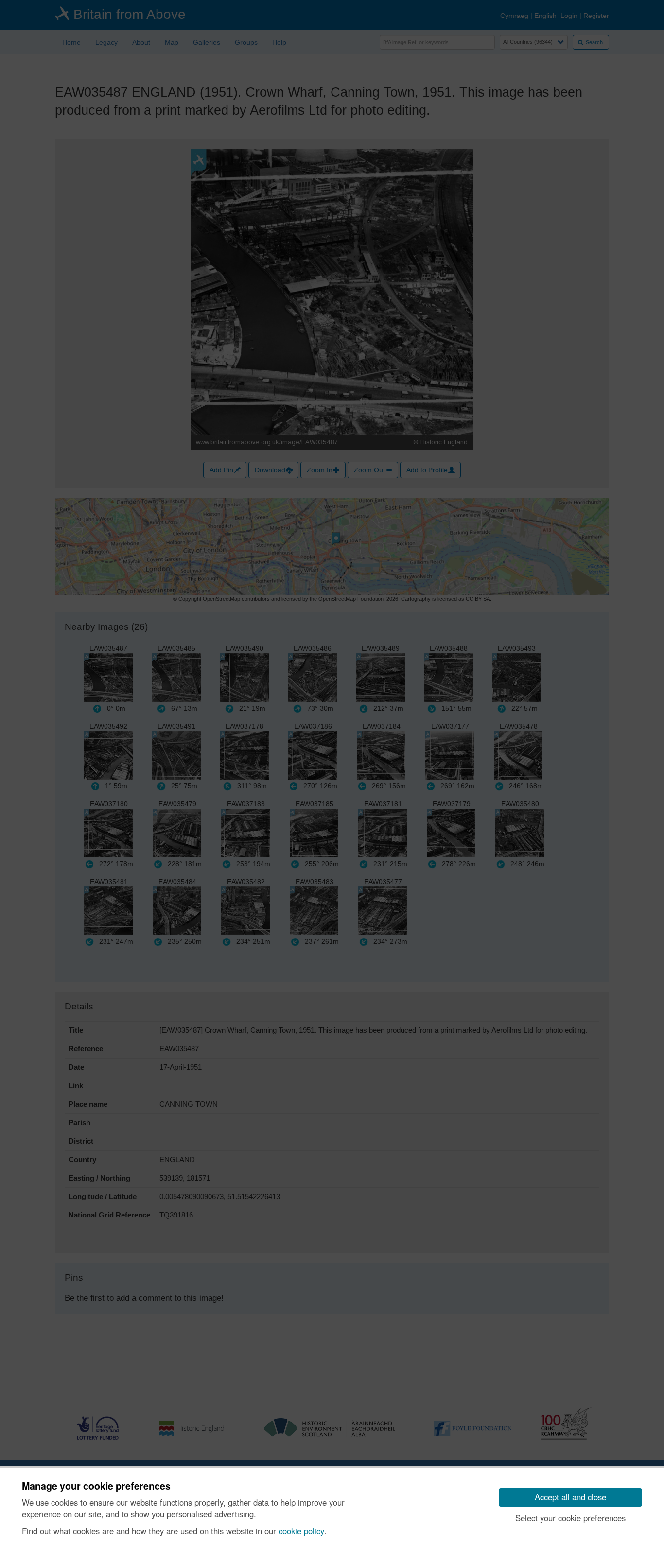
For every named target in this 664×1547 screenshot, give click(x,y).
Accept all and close (570, 1497)
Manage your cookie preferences (96, 1486)
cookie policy (301, 1531)
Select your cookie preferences (570, 1518)
